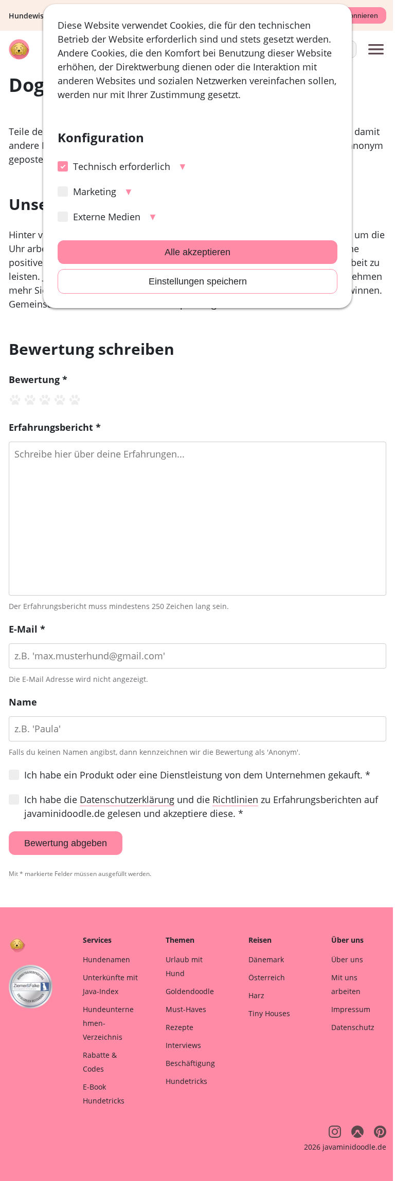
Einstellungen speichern (198, 281)
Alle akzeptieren (197, 252)
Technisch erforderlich (121, 166)
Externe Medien (106, 217)
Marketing (94, 191)
